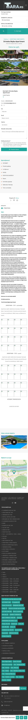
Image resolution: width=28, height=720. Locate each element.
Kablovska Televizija (8, 184)
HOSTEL (4, 538)
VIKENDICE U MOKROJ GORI (9, 555)
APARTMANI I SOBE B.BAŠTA (17, 39)
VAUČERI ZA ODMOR (7, 645)
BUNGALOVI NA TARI (7, 525)
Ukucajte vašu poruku (6, 128)
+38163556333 (9, 101)
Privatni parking (7, 166)
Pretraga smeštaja (6, 12)
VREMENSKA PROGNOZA (8, 653)
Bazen (4, 178)
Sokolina (14, 623)
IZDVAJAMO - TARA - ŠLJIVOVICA (11, 585)
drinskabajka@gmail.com (10, 103)
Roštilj (4, 172)
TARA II (4, 574)
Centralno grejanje (7, 181)
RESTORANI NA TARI (7, 540)
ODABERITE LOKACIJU (6, 17)
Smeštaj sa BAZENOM (7, 648)
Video (12, 627)
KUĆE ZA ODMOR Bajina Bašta (10, 545)
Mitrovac (5, 614)
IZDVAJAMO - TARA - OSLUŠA (10, 587)
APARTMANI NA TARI (7, 512)
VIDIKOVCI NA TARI (7, 630)
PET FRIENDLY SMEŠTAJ (8, 643)
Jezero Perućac (6, 605)
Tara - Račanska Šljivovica (8, 673)
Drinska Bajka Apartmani (8, 717)
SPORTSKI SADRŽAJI (8, 175)
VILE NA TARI (5, 527)
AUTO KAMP (5, 551)
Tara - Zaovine (19, 677)
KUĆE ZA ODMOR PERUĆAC (9, 553)
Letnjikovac (6, 169)
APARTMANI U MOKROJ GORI (9, 557)
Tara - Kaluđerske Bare (19, 664)
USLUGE (5, 627)
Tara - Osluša (5, 670)
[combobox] (14, 20)
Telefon (3, 122)
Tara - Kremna (5, 667)
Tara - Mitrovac (14, 667)
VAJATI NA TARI (6, 532)
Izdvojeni (4, 536)
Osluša (19, 617)
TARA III (4, 576)
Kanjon (4, 608)
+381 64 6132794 (8, 701)
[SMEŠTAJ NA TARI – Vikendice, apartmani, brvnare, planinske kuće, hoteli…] (14, 8)
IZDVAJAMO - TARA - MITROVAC (10, 581)
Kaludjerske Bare (18, 605)
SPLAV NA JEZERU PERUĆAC (9, 562)
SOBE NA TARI (5, 529)
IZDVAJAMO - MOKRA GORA (9, 592)
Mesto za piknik (17, 611)
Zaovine (5, 633)
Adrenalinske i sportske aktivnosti (11, 599)
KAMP (3, 523)
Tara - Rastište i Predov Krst (17, 670)
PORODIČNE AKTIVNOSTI (9, 620)
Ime (2, 108)
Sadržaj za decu (6, 650)
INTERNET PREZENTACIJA (14, 399)
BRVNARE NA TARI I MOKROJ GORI (11, 519)
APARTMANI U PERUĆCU (8, 549)
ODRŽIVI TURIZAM (15, 614)
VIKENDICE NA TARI (7, 514)
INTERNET (5, 163)
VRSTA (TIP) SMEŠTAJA (7, 23)
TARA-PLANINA (22, 714)
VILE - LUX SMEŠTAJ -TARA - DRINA (11, 534)
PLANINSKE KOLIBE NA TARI (9, 521)
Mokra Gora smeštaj (7, 664)
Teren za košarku (7, 187)
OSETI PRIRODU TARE (8, 617)
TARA (3, 572)
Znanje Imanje (6, 636)
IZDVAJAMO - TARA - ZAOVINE (10, 583)
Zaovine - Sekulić (6, 680)
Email (2, 115)
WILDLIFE (18, 630)
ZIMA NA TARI (13, 633)
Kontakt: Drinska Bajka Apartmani (10, 92)
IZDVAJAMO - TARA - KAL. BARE (10, 579)
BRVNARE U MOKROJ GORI (9, 560)
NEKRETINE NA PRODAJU (8, 564)
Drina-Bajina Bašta (6, 661)
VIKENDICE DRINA (6, 547)
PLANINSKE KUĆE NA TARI (9, 510)
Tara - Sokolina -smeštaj (8, 677)
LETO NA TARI (6, 611)
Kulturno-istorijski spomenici (16, 608)
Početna (6, 39)
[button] (14, 472)
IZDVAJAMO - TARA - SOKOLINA (10, 589)
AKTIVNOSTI (6, 602)
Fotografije (15, 602)
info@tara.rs (7, 705)
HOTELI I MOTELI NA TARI (8, 517)
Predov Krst (6, 623)
